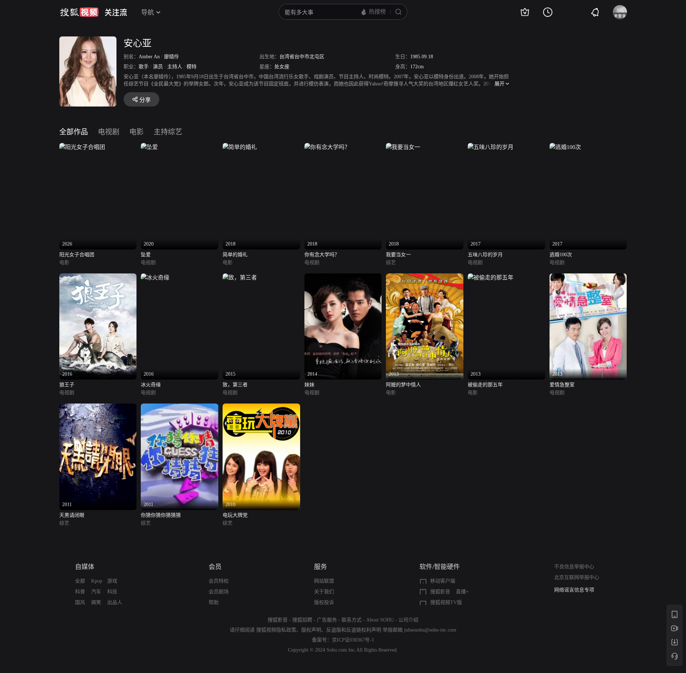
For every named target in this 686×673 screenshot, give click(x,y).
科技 (112, 591)
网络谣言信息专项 (574, 590)
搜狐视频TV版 (446, 602)
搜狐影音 (440, 591)
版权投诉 (324, 602)
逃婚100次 (561, 254)
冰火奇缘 (151, 384)
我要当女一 (398, 254)
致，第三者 (235, 384)
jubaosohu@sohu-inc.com (430, 630)
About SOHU (380, 620)
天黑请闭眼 (71, 515)
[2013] (424, 277)
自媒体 (84, 566)
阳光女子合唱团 (76, 254)
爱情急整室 (562, 384)
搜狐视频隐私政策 (276, 630)
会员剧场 (219, 591)
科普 (80, 591)
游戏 (112, 581)
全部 (80, 581)
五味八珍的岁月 (485, 254)
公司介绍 (408, 620)
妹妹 (309, 384)
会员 (215, 566)
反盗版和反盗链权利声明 (353, 630)
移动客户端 (442, 581)
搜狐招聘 (302, 620)
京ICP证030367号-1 (353, 640)
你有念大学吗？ (321, 254)
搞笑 (96, 602)
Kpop (96, 581)
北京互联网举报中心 (576, 577)
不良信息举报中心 (574, 566)
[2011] (98, 408)
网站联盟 (324, 581)
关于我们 (324, 591)
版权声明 (311, 630)
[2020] (149, 147)
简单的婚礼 (235, 254)
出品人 (114, 602)
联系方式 (352, 620)
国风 (80, 602)
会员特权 (219, 581)
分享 (145, 100)
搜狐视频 (79, 12)
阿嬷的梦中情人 (403, 384)
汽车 (96, 591)
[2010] (261, 408)
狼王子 (66, 384)
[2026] (82, 147)
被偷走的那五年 (485, 384)
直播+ (462, 591)
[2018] (240, 147)
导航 (147, 12)
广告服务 (327, 620)
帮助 (214, 602)
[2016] (98, 277)
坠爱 (146, 254)
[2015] (240, 277)
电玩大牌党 (235, 515)
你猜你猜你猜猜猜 (161, 515)
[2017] (490, 147)
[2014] (343, 277)
